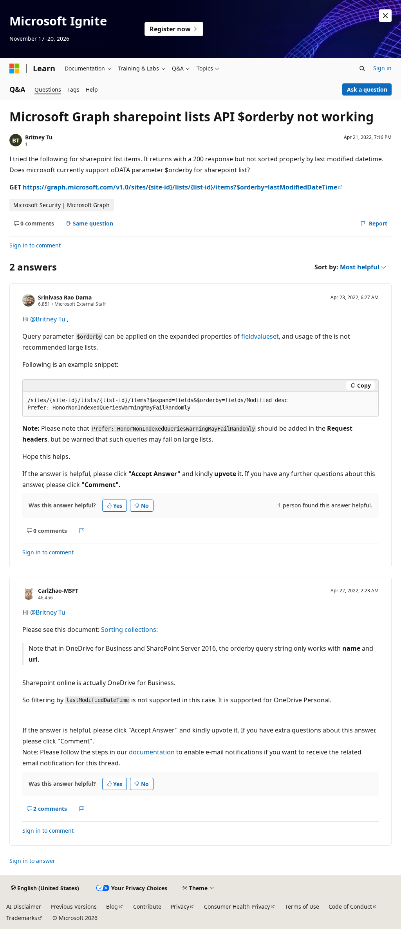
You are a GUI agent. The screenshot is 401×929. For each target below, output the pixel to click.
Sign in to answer (32, 860)
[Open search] (362, 68)
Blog (112, 906)
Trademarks (21, 918)
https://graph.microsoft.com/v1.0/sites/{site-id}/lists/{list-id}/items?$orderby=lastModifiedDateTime (180, 187)
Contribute (147, 906)
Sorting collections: (129, 629)
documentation (152, 752)
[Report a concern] (82, 530)
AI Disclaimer (23, 906)
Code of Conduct (350, 906)
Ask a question (367, 89)
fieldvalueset (260, 336)
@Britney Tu (48, 319)
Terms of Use (302, 906)
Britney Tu (38, 137)
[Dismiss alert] (385, 15)
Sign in (382, 68)
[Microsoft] (14, 68)
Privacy (180, 906)
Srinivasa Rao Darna (65, 297)
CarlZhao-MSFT (58, 590)
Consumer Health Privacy (237, 906)
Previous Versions (74, 906)
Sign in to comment (35, 245)
